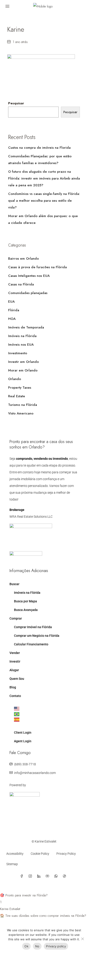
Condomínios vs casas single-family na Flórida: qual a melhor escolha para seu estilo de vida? (44, 200)
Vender (14, 653)
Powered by (17, 785)
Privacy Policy (66, 853)
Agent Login (22, 741)
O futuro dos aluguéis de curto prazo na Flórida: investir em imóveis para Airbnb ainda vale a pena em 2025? (44, 178)
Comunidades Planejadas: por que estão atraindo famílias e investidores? (40, 159)
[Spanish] (46, 719)
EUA (11, 301)
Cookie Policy (40, 853)
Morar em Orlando (22, 370)
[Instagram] (31, 876)
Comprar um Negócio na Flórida (36, 635)
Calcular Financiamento (31, 644)
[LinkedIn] (39, 876)
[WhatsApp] (56, 876)
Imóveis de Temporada (26, 327)
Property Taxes (19, 387)
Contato (15, 696)
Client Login (22, 732)
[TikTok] (65, 876)
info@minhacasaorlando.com (35, 773)
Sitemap (12, 864)
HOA (12, 318)
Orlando (14, 378)
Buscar (14, 584)
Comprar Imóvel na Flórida (33, 627)
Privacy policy (56, 946)
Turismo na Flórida (22, 404)
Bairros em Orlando (23, 258)
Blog (12, 687)
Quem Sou (16, 678)
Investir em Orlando (23, 361)
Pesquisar (16, 103)
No (37, 946)
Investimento (17, 353)
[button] (44, 892)
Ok (26, 946)
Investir (14, 661)
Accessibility (14, 853)
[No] (82, 938)
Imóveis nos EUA (21, 344)
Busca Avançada (26, 610)
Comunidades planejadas (27, 292)
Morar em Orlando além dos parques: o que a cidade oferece (43, 219)
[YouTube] (48, 876)
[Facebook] (22, 876)
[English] (46, 708)
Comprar (15, 618)
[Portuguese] (46, 714)
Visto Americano (20, 413)
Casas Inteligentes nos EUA (29, 275)
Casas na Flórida (21, 284)
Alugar (14, 670)
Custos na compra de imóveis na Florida (39, 147)
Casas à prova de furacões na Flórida (37, 267)
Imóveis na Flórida (22, 335)
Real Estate (16, 396)
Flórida (13, 310)
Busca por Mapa (25, 601)
